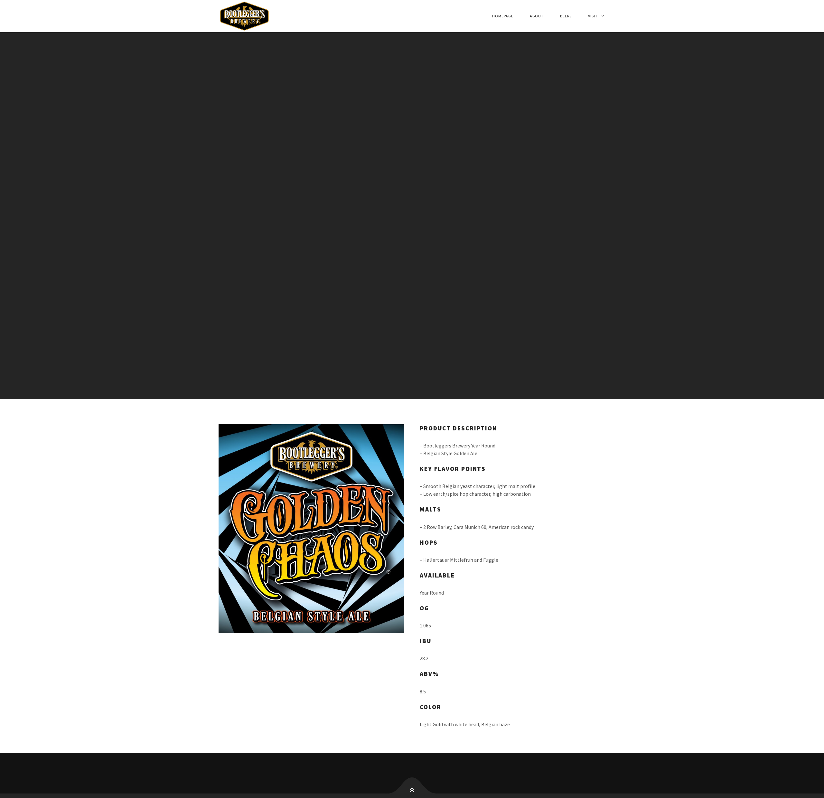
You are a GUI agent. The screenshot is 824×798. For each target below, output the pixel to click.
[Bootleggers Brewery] (276, 16)
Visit (593, 16)
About (537, 16)
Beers (566, 16)
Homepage (502, 16)
